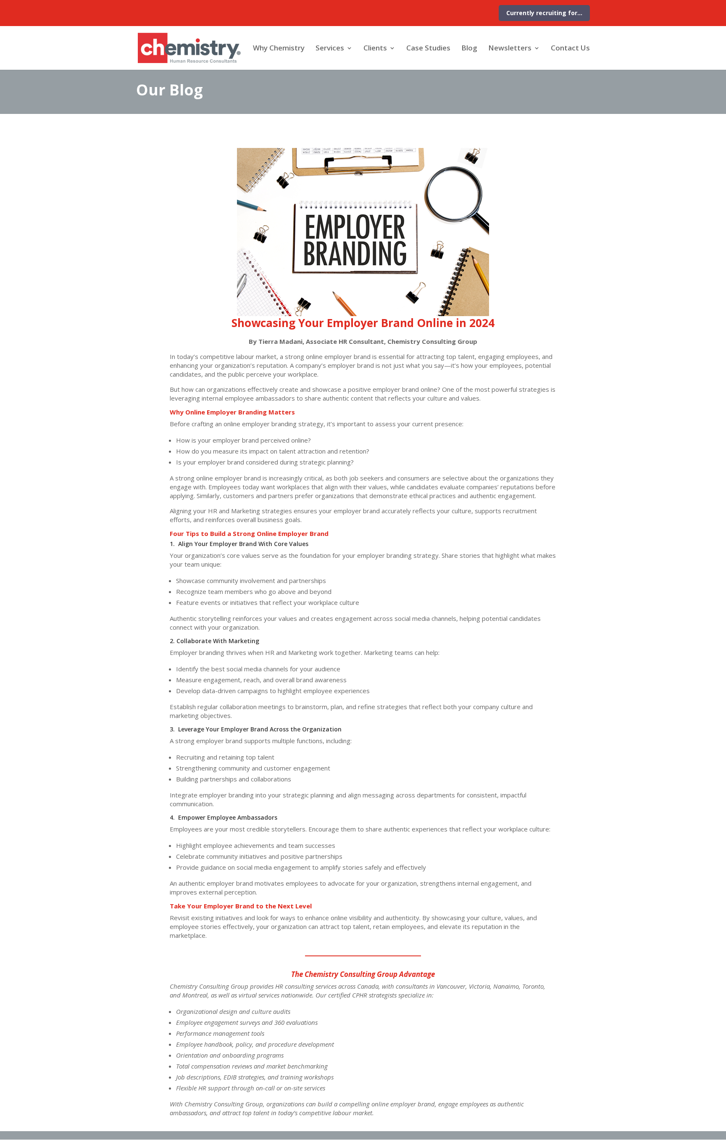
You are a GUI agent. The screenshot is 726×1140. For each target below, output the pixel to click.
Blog (469, 49)
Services (330, 49)
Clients (375, 49)
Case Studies (428, 49)
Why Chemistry (279, 49)
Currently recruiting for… (544, 13)
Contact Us (570, 49)
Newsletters (509, 49)
